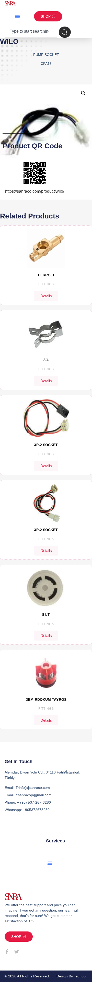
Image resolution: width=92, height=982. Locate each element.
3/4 (46, 360)
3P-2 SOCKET (46, 445)
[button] (17, 16)
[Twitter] (16, 951)
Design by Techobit (71, 976)
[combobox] (31, 32)
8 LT (46, 614)
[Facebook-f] (7, 951)
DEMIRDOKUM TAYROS (46, 699)
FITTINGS (46, 284)
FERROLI (46, 275)
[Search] (65, 32)
